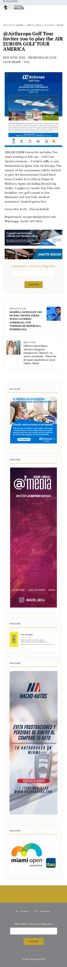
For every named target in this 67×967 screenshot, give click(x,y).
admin (19, 25)
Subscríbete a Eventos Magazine (33, 266)
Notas (60, 25)
